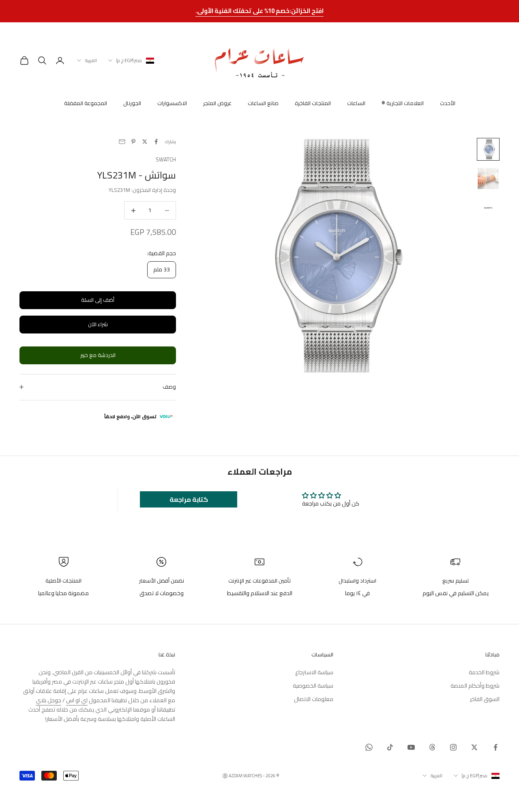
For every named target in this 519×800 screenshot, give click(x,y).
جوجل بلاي (48, 700)
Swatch (166, 160)
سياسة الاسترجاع (314, 672)
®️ (225, 776)
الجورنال (132, 103)
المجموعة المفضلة (85, 103)
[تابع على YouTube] (411, 747)
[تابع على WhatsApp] (369, 747)
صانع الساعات (263, 103)
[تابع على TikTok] (390, 747)
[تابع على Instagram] (453, 747)
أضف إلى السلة (97, 300)
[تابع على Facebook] (495, 747)
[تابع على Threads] (432, 747)
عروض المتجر (217, 103)
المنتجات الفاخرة (313, 103)
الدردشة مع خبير (98, 355)
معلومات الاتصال (313, 699)
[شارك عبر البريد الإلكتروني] (122, 141)
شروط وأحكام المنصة (475, 685)
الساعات (356, 103)
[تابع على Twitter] (474, 747)
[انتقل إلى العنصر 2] (488, 178)
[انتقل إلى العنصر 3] (488, 207)
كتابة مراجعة (188, 499)
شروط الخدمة (484, 672)
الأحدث (447, 103)
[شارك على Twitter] (145, 141)
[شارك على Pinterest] (133, 141)
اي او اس (77, 700)
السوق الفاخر (485, 699)
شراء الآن (98, 324)
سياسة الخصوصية (313, 685)
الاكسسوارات (172, 103)
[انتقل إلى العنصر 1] (488, 149)
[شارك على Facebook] (156, 141)
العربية (91, 60)
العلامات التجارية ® (403, 103)
